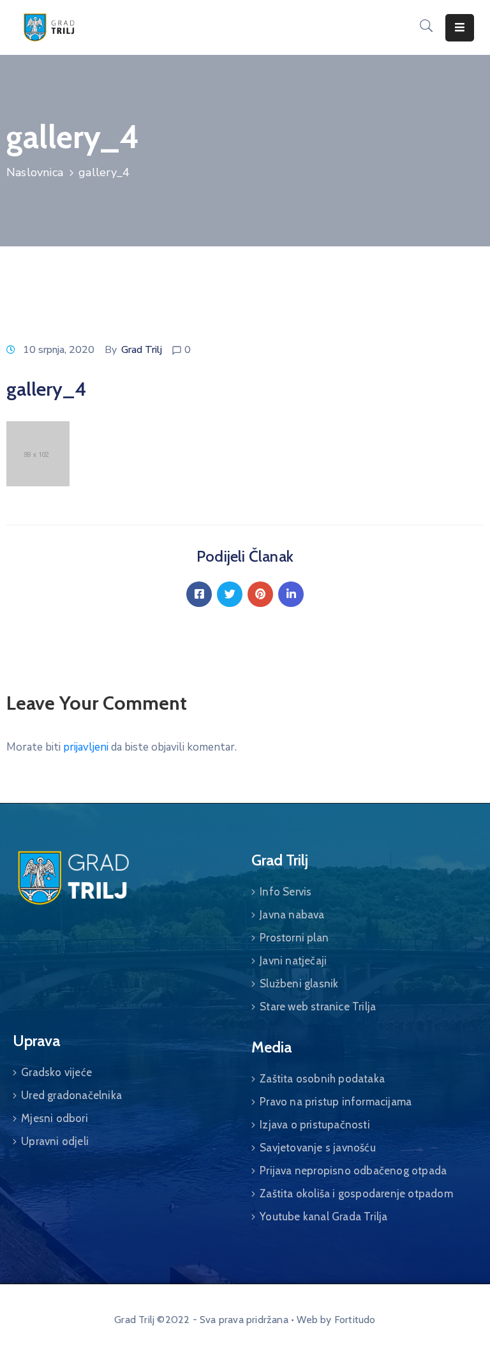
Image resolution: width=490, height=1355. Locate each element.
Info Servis (285, 891)
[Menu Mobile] (459, 27)
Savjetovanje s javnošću (318, 1147)
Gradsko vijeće (56, 1072)
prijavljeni (85, 747)
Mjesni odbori (54, 1118)
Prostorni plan (294, 937)
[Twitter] (229, 594)
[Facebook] (199, 594)
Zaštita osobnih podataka (322, 1078)
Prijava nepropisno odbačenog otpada (353, 1170)
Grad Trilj (141, 350)
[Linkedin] (291, 594)
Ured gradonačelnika (71, 1095)
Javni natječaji (293, 960)
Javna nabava (292, 914)
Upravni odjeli (55, 1141)
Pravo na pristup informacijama (336, 1101)
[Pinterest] (260, 594)
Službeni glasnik (299, 983)
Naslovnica (34, 172)
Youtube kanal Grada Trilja (323, 1216)
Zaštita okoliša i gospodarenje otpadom (356, 1193)
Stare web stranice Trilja (318, 1006)
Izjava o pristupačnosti (315, 1124)
